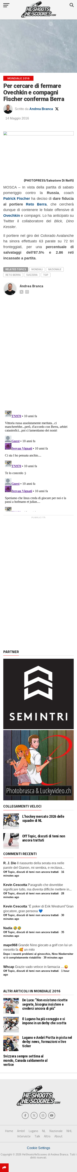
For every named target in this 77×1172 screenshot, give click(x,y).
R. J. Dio (9, 863)
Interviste (24, 1136)
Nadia (7, 928)
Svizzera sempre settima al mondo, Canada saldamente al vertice (25, 1060)
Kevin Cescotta (15, 885)
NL (44, 1131)
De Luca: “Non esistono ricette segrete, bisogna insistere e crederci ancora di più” (45, 1004)
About (58, 1136)
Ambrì (21, 1131)
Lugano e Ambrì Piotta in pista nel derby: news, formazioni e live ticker (47, 1041)
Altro (47, 1136)
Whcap (8, 967)
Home (9, 1131)
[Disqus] (38, 348)
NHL (69, 1131)
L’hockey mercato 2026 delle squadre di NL (43, 818)
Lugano (33, 1131)
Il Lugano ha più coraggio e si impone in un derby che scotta (44, 1021)
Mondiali (37, 269)
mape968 (10, 945)
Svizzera (32, 275)
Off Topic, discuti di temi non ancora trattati (43, 838)
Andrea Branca (41, 109)
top (45, 275)
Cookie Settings (38, 1148)
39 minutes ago (53, 957)
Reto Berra (36, 204)
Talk (37, 1136)
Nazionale (54, 269)
